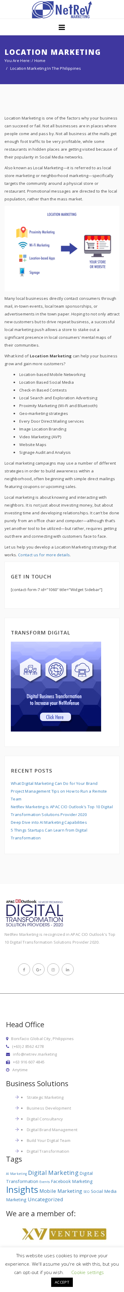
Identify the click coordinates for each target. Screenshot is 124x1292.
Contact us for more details (44, 554)
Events (44, 1182)
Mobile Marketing (60, 1190)
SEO (86, 1192)
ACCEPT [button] (62, 1282)
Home (39, 60)
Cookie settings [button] (87, 1272)
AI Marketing (16, 1174)
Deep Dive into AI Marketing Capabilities (49, 822)
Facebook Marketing (72, 1181)
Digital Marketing (53, 1173)
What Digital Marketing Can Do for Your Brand (54, 783)
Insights (22, 1190)
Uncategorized (45, 1199)
